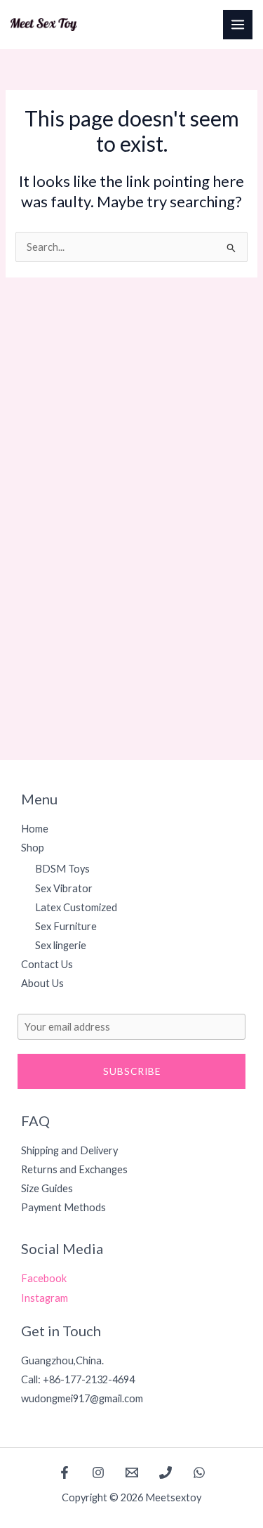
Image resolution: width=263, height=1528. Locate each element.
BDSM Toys (62, 869)
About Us (42, 983)
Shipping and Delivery (69, 1150)
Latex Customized (76, 907)
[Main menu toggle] (237, 24)
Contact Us (47, 964)
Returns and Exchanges (74, 1169)
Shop (32, 848)
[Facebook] (64, 1472)
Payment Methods (63, 1207)
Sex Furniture (66, 926)
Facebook (44, 1278)
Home (34, 829)
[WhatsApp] (199, 1472)
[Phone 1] (165, 1472)
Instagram (44, 1298)
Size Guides (47, 1188)
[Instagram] (98, 1472)
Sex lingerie (60, 945)
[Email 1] (132, 1472)
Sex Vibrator (64, 888)
